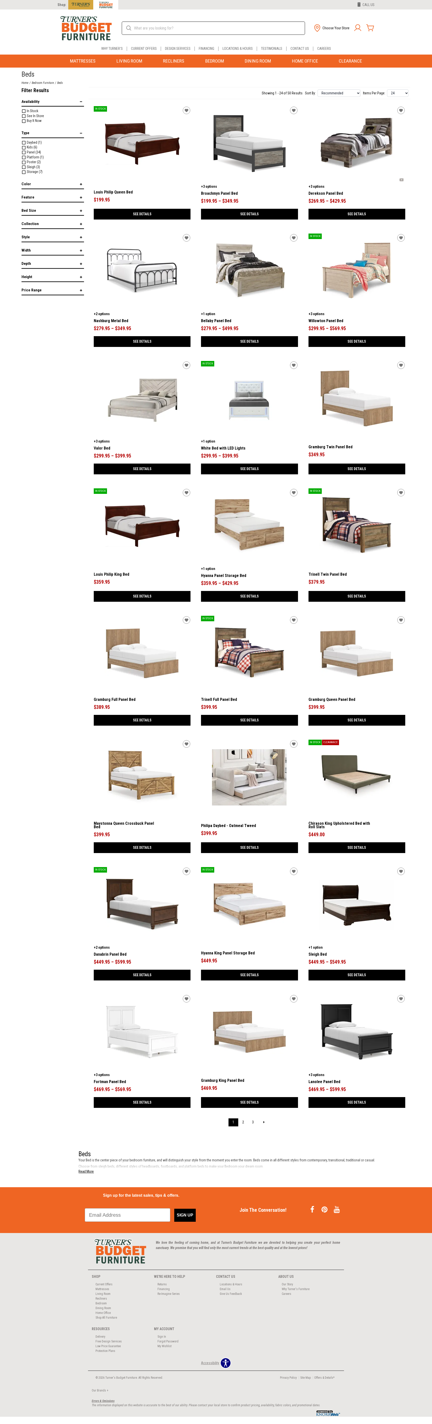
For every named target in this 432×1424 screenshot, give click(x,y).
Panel (33, 152)
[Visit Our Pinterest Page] (324, 1210)
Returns (162, 1284)
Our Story (287, 1284)
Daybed (34, 142)
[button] (331, 28)
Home (25, 83)
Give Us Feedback (231, 1294)
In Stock (32, 111)
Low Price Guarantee (108, 1346)
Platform (35, 157)
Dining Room (258, 61)
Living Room (129, 61)
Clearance (350, 61)
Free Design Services (109, 1341)
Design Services (177, 49)
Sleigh (33, 167)
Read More (86, 1171)
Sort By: (310, 93)
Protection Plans (105, 1351)
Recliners (173, 61)
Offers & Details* (324, 1377)
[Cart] (370, 28)
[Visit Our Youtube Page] (337, 1210)
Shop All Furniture (106, 1317)
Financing (206, 49)
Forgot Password (168, 1341)
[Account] (358, 28)
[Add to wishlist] (186, 110)
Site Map (305, 1377)
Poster (33, 162)
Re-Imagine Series (169, 1294)
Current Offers (144, 49)
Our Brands (100, 1390)
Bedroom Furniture (43, 83)
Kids (31, 147)
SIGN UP (185, 1215)
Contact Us (299, 49)
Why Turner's (112, 49)
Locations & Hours (237, 49)
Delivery (100, 1336)
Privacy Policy (288, 1377)
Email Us (225, 1289)
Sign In (162, 1336)
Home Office (305, 61)
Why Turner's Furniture (296, 1289)
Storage (34, 172)
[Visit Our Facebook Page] (312, 1210)
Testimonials (271, 49)
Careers (324, 49)
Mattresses (83, 61)
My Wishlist (165, 1346)
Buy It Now (34, 121)
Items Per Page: (374, 93)
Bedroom (214, 61)
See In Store (35, 116)
